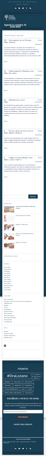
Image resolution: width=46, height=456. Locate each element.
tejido (30, 389)
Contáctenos (25, 4)
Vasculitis (28, 393)
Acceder (6, 331)
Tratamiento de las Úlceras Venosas (20, 41)
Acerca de (19, 4)
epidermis (18, 385)
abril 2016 (7, 277)
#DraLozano (17, 376)
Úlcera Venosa (8, 319)
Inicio (9, 1)
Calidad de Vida (8, 303)
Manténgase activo (17, 100)
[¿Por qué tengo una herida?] (9, 221)
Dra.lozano (28, 382)
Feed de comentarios (9, 335)
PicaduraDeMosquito (11, 389)
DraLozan (8, 385)
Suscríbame (23, 417)
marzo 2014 (7, 289)
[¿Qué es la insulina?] (9, 248)
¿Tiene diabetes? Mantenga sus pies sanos (21, 72)
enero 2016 (7, 283)
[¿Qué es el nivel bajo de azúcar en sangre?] (9, 239)
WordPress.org (8, 337)
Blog (23, 1)
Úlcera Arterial (8, 313)
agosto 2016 (7, 269)
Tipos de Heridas (17, 1)
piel (23, 389)
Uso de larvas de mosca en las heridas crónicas (21, 132)
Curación (37, 374)
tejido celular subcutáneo (13, 393)
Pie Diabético (7, 309)
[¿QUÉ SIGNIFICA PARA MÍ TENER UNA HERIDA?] (9, 212)
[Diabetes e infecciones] (9, 230)
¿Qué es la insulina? (21, 242)
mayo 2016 (7, 275)
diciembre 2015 (8, 285)
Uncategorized (8, 321)
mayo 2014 (7, 287)
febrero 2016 (7, 281)
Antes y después (8, 299)
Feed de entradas (8, 333)
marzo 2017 (7, 267)
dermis (36, 378)
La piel (6, 307)
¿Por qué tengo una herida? (23, 215)
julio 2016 (7, 271)
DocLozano (17, 382)
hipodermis (28, 385)
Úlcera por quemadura (10, 317)
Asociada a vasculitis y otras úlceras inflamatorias (18, 301)
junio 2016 (7, 273)
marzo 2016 (7, 279)
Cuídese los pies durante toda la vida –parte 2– (21, 158)
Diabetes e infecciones (22, 224)
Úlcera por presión (9, 315)
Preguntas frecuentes (31, 1)
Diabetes (6, 305)
